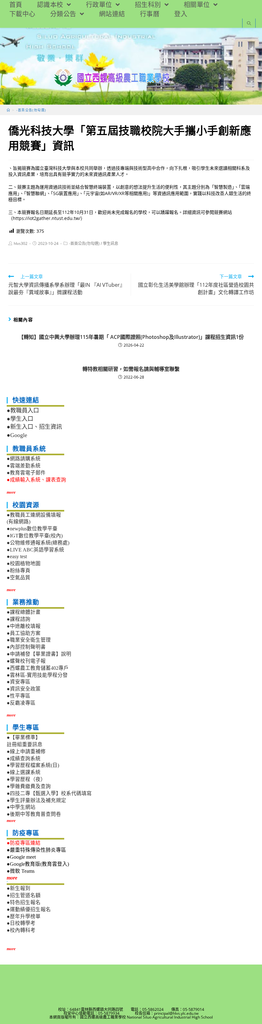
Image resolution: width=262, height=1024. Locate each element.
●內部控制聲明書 (26, 647)
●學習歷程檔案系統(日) (33, 765)
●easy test (17, 556)
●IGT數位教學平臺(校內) (35, 535)
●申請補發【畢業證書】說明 (39, 654)
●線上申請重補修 (26, 751)
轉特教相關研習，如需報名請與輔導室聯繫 (131, 368)
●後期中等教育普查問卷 (34, 814)
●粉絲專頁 (18, 570)
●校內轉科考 (21, 930)
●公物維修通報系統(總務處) (38, 542)
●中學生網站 (21, 807)
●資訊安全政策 (24, 689)
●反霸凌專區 (21, 703)
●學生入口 (20, 419)
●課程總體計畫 (24, 612)
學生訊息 (110, 243)
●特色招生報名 (24, 902)
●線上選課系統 (24, 772)
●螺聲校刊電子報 (26, 661)
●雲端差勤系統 (24, 465)
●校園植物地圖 (24, 563)
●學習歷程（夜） (26, 779)
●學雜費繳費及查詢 (29, 786)
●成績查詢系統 (24, 758)
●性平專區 (18, 696)
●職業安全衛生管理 (29, 640)
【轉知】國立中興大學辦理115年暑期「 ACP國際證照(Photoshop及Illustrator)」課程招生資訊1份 (131, 336)
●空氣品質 (18, 577)
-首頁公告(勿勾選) (84, 243)
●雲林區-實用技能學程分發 (37, 675)
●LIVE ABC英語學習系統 (35, 549)
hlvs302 (20, 243)
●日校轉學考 (21, 923)
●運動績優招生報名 (29, 909)
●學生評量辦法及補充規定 (36, 800)
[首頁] (8, 110)
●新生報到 (18, 888)
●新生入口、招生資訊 (34, 427)
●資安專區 (18, 681)
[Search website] (248, 24)
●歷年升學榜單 (24, 916)
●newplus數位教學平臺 (32, 528)
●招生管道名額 (24, 895)
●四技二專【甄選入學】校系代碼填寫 (49, 793)
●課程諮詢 (18, 619)
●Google (17, 435)
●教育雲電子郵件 (26, 472)
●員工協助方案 (24, 633)
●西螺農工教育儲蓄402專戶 (38, 668)
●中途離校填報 (24, 626)
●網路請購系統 (24, 458)
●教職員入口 (23, 410)
